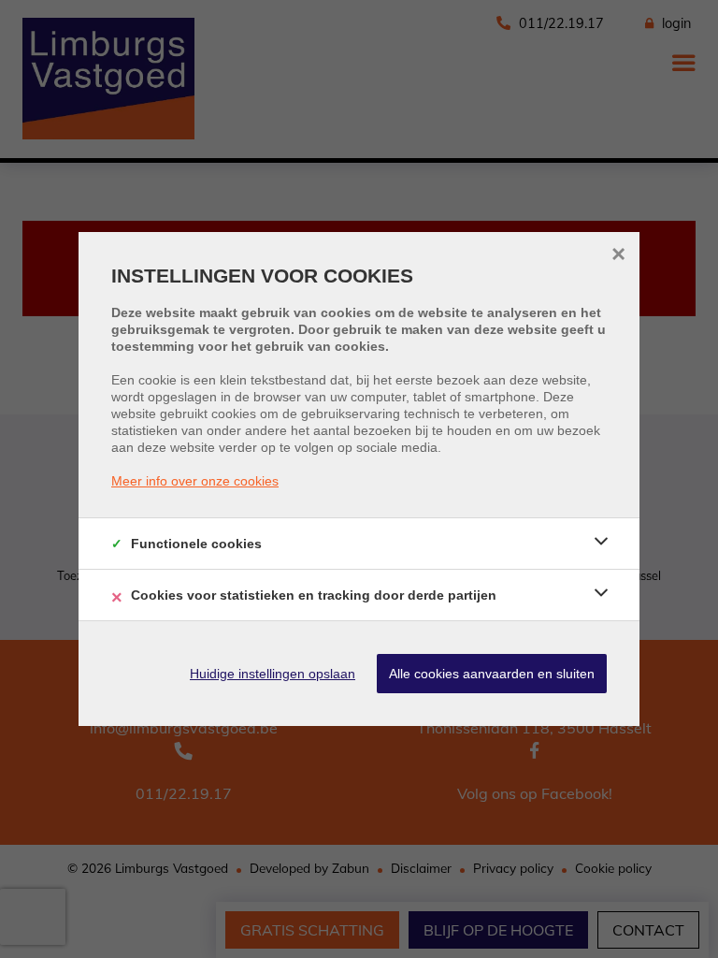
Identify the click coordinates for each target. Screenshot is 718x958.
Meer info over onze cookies (195, 480)
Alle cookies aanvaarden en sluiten (492, 673)
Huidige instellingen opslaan (272, 673)
